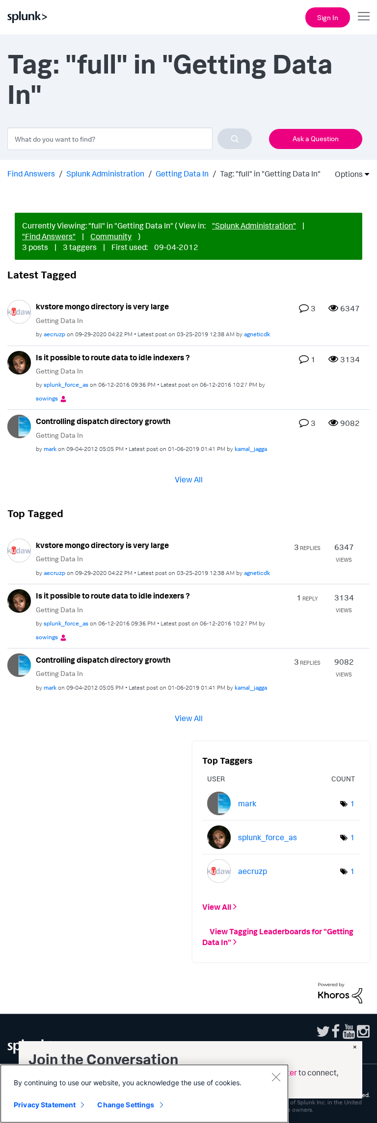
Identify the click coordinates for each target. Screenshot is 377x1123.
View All (189, 479)
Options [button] (345, 174)
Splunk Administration (105, 173)
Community (111, 236)
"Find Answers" (49, 236)
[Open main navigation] (364, 16)
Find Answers (31, 173)
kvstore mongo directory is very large (102, 306)
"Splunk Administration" (254, 225)
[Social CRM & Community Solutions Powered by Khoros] (340, 992)
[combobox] (129, 138)
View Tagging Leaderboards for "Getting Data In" (277, 936)
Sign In (327, 17)
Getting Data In (182, 173)
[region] (144, 1093)
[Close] (276, 1077)
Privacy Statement (45, 1104)
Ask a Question (316, 138)
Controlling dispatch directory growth (103, 421)
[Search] (234, 138)
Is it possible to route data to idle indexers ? (113, 357)
